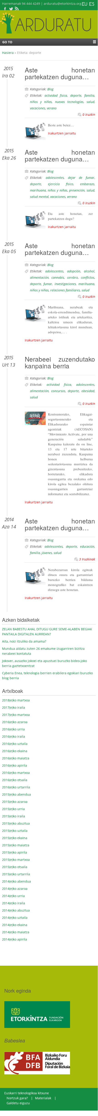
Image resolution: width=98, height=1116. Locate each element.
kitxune (43, 1093)
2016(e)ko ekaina (14, 751)
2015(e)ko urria (13, 809)
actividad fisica (56, 95)
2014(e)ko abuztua (16, 910)
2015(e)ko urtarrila (16, 874)
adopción (73, 271)
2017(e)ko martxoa (16, 715)
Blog (50, 89)
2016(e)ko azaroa (15, 722)
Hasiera (8, 52)
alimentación (39, 277)
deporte (75, 95)
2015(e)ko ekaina (14, 838)
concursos (58, 391)
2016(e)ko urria (13, 729)
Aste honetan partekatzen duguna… (60, 73)
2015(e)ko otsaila (14, 867)
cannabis (57, 277)
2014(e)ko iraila (13, 903)
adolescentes (55, 177)
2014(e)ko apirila (14, 939)
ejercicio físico (60, 184)
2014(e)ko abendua (16, 881)
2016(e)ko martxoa (16, 772)
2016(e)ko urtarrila (16, 787)
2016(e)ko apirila (14, 765)
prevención (77, 190)
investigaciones (65, 284)
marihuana (38, 190)
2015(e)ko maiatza (15, 845)
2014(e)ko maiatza (15, 932)
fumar (47, 284)
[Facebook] (5, 8)
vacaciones (37, 108)
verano (52, 108)
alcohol (89, 271)
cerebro (72, 277)
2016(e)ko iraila (13, 736)
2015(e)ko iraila (13, 816)
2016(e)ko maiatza (15, 758)
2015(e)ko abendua (16, 794)
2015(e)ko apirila (14, 852)
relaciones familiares (65, 290)
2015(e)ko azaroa (15, 801)
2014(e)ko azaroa (15, 888)
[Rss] (17, 8)
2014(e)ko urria (13, 896)
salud (90, 102)
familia (89, 95)
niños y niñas (41, 102)
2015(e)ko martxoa (16, 859)
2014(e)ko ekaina (14, 925)
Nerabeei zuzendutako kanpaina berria (60, 362)
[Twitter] (11, 8)
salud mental (39, 196)
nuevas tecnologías (69, 102)
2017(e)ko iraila (13, 707)
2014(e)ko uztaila (15, 917)
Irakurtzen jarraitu (62, 133)
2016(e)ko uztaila (15, 744)
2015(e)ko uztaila (15, 830)
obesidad (87, 391)
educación (87, 546)
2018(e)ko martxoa (16, 700)
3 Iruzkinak (87, 559)
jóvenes (47, 553)
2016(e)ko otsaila (14, 780)
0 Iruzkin (89, 114)
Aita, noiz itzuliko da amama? (24, 641)
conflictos (87, 277)
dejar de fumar (81, 177)
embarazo (87, 184)
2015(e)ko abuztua (16, 823)
